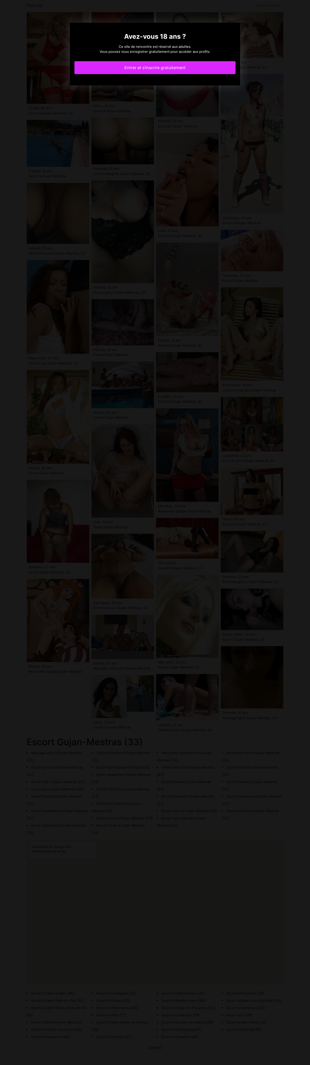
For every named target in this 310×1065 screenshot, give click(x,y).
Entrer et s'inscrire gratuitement (155, 67)
